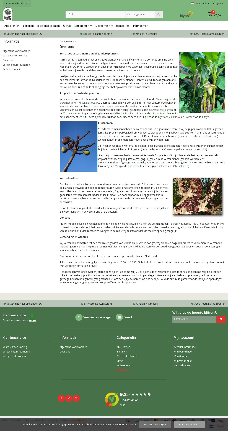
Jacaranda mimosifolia (151, 113)
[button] (214, 14)
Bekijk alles (123, 370)
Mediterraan (102, 25)
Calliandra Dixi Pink (124, 113)
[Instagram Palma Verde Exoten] (68, 398)
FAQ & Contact (11, 69)
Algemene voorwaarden (16, 51)
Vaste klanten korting (15, 55)
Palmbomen (140, 25)
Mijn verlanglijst (183, 360)
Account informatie (185, 347)
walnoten (183, 136)
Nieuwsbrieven (182, 365)
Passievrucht (135, 166)
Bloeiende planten (48, 25)
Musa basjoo (163, 99)
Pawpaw (190, 117)
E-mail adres (181, 319)
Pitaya (205, 117)
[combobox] (140, 14)
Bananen (28, 25)
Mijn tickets (180, 356)
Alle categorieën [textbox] (136, 14)
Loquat (189, 149)
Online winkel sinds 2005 (16, 3)
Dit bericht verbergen (155, 424)
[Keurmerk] (186, 14)
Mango (119, 166)
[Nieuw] (76, 398)
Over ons (8, 60)
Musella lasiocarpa (88, 102)
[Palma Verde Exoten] (30, 14)
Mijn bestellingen (183, 351)
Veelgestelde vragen (14, 356)
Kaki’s (209, 136)
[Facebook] (61, 398)
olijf (204, 149)
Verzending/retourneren (16, 64)
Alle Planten (11, 25)
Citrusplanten (180, 166)
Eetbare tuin (81, 25)
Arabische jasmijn (162, 109)
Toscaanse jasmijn (74, 113)
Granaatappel (172, 149)
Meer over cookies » (189, 424)
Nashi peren (197, 136)
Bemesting (122, 25)
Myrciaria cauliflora (169, 117)
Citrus (67, 25)
